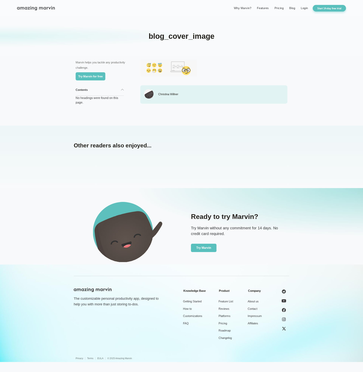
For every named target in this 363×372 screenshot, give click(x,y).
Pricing (279, 8)
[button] (122, 90)
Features (263, 8)
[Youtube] (284, 301)
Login (304, 8)
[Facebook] (284, 310)
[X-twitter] (284, 329)
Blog (292, 8)
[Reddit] (284, 291)
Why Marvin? (242, 8)
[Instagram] (284, 319)
